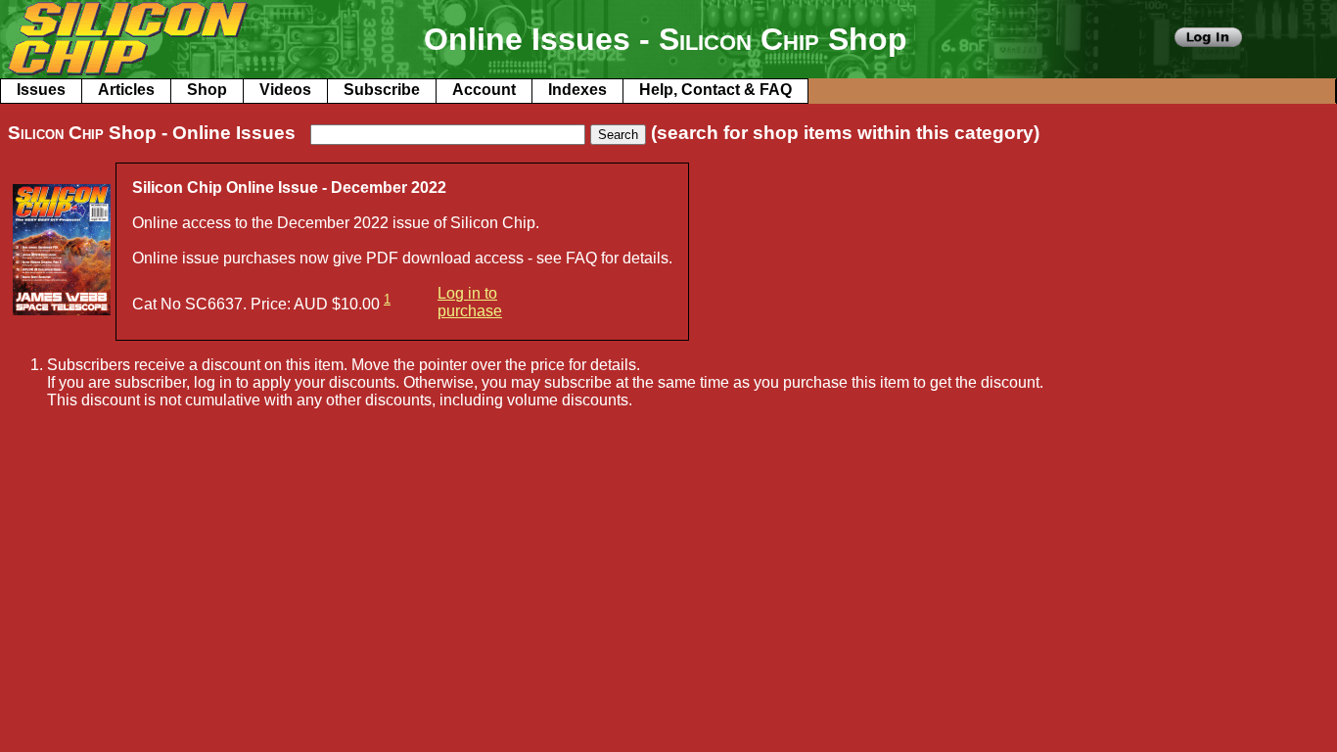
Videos (285, 89)
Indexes (577, 89)
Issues (41, 89)
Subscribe (382, 89)
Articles (126, 89)
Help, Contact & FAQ (715, 89)
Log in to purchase (470, 302)
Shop (207, 89)
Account (484, 89)
